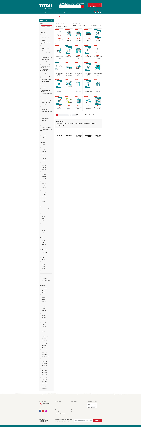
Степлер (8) (44, 120)
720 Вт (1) (43, 160)
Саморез (58, 125)
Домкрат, (74, 4)
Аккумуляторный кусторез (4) (46, 94)
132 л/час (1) (44, 363)
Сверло (80, 123)
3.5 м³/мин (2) (44, 388)
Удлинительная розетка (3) (47, 111)
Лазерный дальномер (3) (46, 127)
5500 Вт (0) (44, 199)
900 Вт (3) (44, 167)
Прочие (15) (44, 137)
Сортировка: (85, 25)
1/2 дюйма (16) (44, 278)
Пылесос (93, 123)
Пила (65, 123)
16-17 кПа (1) (44, 326)
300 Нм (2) (44, 244)
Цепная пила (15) (45, 125)
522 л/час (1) (44, 377)
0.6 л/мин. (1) (44, 343)
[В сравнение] (61, 35)
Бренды (72, 409)
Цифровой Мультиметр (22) (47, 57)
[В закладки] (61, 34)
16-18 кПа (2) (44, 328)
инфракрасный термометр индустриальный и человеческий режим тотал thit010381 (88, 91)
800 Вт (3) (44, 165)
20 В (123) (43, 223)
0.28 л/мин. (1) (44, 338)
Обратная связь (74, 404)
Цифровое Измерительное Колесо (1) (46, 130)
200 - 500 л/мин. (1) (45, 356)
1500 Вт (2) (44, 176)
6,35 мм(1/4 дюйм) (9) (46, 280)
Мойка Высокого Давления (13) (45, 43)
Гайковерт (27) (44, 109)
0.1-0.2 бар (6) (44, 288)
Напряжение (43, 213)
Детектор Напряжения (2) (46, 100)
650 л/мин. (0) (44, 365)
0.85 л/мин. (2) (44, 347)
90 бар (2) (43, 308)
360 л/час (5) (44, 372)
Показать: (75, 25)
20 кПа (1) (43, 331)
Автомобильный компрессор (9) (46, 38)
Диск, (80, 4)
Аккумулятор (59, 123)
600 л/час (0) (44, 379)
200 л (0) (43, 266)
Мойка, (77, 4)
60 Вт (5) (43, 149)
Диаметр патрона (44, 276)
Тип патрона (43, 249)
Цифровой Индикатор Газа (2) (46, 77)
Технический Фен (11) (46, 52)
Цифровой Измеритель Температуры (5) (45, 70)
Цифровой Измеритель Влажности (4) (45, 67)
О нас (56, 404)
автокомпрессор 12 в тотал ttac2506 (98, 40)
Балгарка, (82, 3)
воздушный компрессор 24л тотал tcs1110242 (98, 74)
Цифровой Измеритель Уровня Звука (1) (45, 73)
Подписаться (97, 420)
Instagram (46, 411)
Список (63, 23)
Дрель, (77, 3)
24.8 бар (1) (44, 306)
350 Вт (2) (44, 151)
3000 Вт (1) (44, 194)
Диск (63, 125)
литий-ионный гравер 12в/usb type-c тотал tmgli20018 (97, 108)
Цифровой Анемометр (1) (46, 64)
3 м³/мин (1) (44, 386)
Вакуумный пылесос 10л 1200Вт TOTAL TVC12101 (78, 74)
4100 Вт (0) (44, 196)
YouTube (43, 411)
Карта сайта (73, 407)
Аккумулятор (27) (45, 113)
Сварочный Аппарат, (63, 4)
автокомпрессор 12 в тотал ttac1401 (69, 40)
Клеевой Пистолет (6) (46, 81)
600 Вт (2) (44, 158)
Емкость (42, 228)
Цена (41, 23)
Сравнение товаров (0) (59, 21)
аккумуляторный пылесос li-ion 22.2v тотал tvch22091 (59, 74)
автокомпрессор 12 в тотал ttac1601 (88, 40)
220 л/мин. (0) (44, 352)
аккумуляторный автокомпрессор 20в (68, 57)
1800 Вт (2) (44, 181)
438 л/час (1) (44, 374)
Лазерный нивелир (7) (46, 102)
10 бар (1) (43, 292)
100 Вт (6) (43, 144)
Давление (42, 285)
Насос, (79, 3)
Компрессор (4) (44, 34)
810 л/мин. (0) (44, 370)
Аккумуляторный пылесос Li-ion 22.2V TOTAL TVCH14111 (98, 57)
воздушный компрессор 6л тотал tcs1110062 (59, 90)
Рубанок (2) (44, 104)
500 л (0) (43, 271)
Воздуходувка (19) (45, 48)
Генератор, (69, 3)
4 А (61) (43, 232)
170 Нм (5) (43, 242)
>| (76, 114)
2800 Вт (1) (44, 192)
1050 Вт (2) (44, 169)
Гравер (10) (44, 135)
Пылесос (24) (44, 40)
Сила (41, 237)
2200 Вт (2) (44, 185)
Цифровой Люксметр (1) (46, 79)
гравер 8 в (69, 90)
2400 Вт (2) (44, 187)
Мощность (42, 142)
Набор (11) (43, 122)
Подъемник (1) (44, 61)
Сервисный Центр (58, 407)
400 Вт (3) (44, 153)
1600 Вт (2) (44, 178)
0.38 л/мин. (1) (44, 340)
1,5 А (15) (43, 230)
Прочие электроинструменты (57, 16)
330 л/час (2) (44, 368)
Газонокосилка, (70, 4)
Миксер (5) (44, 55)
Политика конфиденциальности (61, 409)
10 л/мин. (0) (44, 345)
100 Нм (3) (43, 240)
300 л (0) (43, 268)
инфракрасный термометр (78, 90)
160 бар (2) (44, 315)
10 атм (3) (43, 299)
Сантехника (59, 135)
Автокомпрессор (87, 123)
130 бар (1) (44, 310)
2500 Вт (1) (44, 190)
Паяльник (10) (44, 50)
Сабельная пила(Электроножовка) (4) (45, 84)
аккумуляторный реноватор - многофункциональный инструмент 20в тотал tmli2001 (68, 74)
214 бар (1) (44, 322)
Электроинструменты (46, 16)
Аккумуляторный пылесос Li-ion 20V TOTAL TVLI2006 (88, 57)
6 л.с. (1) (43, 201)
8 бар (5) (43, 290)
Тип (41, 206)
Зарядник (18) (44, 116)
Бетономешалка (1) (45, 118)
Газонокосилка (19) (45, 59)
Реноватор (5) (44, 132)
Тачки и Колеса (69, 135)
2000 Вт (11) (44, 183)
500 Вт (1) (43, 156)
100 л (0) (43, 264)
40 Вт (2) (43, 147)
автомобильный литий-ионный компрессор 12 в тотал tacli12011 (59, 57)
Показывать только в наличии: (61, 26)
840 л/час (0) (44, 381)
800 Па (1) (43, 324)
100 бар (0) (44, 301)
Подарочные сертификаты (60, 413)
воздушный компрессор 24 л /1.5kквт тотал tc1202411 (88, 74)
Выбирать (42, 32)
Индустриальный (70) (46, 208)
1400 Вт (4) (44, 174)
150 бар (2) (44, 313)
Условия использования (59, 411)
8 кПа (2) (43, 319)
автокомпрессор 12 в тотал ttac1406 (78, 40)
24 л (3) (43, 259)
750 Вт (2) (44, 162)
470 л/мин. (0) (44, 361)
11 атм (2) (43, 304)
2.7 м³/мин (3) (44, 383)
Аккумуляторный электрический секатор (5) (45, 97)
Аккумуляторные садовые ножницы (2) (45, 91)
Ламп (76, 123)
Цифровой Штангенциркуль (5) (46, 88)
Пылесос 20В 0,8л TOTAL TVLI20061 (59, 40)
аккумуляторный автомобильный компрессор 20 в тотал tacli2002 (78, 57)
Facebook (40, 411)
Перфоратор (70, 123)
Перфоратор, (73, 3)
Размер (42, 257)
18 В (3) (43, 220)
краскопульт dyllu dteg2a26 (68, 107)
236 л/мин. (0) (44, 354)
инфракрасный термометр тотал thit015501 (98, 90)
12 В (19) (43, 218)
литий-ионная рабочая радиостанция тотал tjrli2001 (78, 108)
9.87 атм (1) (44, 297)
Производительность (45, 336)
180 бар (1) (44, 317)
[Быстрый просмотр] (61, 37)
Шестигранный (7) (45, 252)
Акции (72, 411)
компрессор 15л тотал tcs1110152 (59, 107)
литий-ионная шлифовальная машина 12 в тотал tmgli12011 (88, 108)
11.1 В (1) (43, 216)
